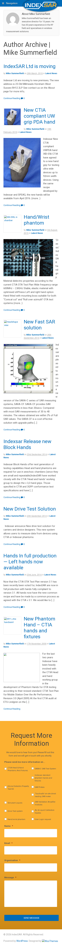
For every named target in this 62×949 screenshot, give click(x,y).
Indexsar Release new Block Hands (27, 444)
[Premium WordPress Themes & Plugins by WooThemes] (50, 941)
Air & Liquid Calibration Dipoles (44, 811)
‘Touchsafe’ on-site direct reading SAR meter (45, 795)
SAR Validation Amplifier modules (45, 803)
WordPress (22, 941)
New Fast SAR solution (39, 325)
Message (10, 877)
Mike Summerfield (15, 73)
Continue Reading (11, 98)
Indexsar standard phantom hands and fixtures (43, 778)
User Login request (43, 819)
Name (8, 826)
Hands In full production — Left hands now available (30, 561)
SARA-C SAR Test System (45, 768)
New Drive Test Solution (29, 509)
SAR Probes (39, 787)
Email (8, 843)
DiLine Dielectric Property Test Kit (18, 787)
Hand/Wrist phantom (36, 220)
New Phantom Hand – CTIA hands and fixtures (39, 627)
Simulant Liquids (15, 803)
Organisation (12, 860)
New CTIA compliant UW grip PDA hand (39, 116)
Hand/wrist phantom (16, 819)
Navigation (12, 3)
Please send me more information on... (24, 762)
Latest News (51, 73)
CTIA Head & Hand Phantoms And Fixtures (18, 769)
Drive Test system (15, 811)
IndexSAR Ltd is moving (29, 66)
